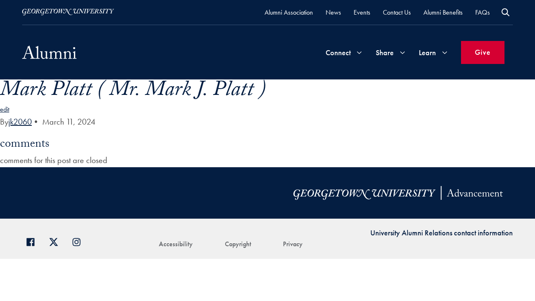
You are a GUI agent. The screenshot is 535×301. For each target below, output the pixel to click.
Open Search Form (505, 12)
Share (385, 52)
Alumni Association (289, 12)
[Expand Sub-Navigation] (359, 52)
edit (4, 109)
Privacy (293, 244)
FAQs (482, 12)
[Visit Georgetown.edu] (68, 12)
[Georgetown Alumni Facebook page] (33, 241)
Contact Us (397, 12)
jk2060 (20, 121)
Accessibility (176, 244)
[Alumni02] (49, 52)
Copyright (238, 244)
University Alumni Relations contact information (441, 232)
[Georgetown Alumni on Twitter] (56, 241)
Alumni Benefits (443, 12)
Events (362, 12)
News (333, 12)
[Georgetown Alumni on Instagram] (79, 241)
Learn (427, 52)
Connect (338, 52)
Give (483, 52)
